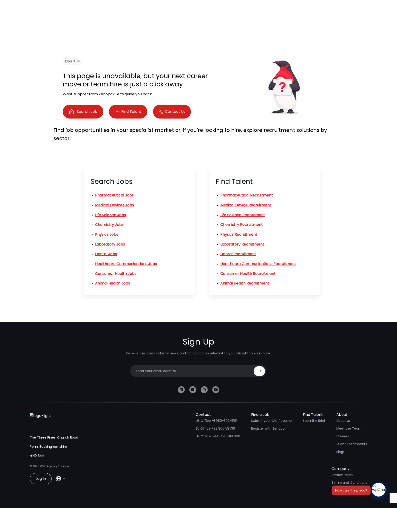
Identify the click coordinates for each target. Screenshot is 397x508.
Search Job (87, 111)
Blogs (340, 452)
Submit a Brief (314, 420)
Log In (41, 478)
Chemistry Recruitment (241, 224)
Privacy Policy (342, 474)
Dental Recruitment (238, 254)
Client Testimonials (351, 444)
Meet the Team (349, 428)
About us (343, 420)
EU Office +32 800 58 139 (215, 428)
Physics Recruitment (238, 234)
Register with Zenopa (268, 428)
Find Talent (131, 111)
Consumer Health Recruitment (248, 273)
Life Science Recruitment (242, 215)
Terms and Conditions (349, 482)
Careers (342, 436)
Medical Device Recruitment (245, 205)
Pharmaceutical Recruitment (246, 195)
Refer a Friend (343, 490)
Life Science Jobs (110, 215)
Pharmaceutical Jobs (114, 195)
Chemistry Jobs (109, 224)
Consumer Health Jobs (115, 273)
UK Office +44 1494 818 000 (218, 436)
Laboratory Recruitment (242, 244)
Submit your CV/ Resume (271, 420)
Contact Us (175, 111)
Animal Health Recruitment (244, 283)
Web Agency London (54, 466)
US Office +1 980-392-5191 (216, 420)
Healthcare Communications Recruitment (258, 263)
